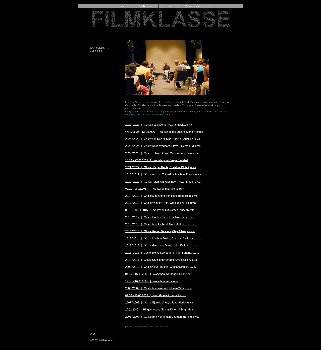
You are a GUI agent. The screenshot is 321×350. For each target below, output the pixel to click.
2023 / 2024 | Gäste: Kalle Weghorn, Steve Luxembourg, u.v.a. (163, 146)
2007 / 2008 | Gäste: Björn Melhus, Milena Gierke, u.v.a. (159, 302)
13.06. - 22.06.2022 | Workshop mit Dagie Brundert (156, 160)
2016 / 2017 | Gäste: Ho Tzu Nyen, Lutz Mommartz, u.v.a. (160, 217)
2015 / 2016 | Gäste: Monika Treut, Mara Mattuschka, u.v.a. (161, 224)
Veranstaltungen (193, 6)
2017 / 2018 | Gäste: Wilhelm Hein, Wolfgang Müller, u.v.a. (160, 202)
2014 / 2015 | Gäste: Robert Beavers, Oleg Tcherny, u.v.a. (160, 231)
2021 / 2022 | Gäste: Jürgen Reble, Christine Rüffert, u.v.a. (160, 167)
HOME (92, 334)
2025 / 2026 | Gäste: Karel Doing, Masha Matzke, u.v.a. (159, 124)
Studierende (145, 6)
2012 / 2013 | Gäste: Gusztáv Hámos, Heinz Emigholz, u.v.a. (162, 245)
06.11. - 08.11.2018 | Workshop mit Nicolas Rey (154, 188)
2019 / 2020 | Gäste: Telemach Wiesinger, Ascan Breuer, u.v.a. (163, 181)
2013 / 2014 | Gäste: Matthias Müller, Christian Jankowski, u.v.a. (164, 238)
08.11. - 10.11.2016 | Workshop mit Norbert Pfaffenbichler (160, 210)
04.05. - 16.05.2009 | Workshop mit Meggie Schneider (158, 274)
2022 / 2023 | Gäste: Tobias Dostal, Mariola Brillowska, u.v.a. (162, 153)
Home (122, 6)
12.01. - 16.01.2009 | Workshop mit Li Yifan (152, 281)
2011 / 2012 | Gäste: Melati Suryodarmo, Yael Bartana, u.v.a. (162, 252)
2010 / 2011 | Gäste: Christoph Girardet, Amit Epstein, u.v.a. (161, 259)
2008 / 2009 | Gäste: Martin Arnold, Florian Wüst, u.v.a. (158, 288)
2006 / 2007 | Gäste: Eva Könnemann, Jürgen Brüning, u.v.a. (162, 316)
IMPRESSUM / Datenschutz (102, 340)
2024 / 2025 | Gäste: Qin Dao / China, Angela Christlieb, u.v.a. (163, 139)
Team (168, 6)
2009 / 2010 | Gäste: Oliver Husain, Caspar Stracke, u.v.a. (160, 266)
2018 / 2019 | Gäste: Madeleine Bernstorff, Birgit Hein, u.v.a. (161, 195)
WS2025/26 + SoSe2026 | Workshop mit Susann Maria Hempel (164, 131)
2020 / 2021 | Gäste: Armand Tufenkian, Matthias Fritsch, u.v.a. (163, 174)
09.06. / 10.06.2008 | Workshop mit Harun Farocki (155, 295)
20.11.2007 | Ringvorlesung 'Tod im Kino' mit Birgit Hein (159, 309)
